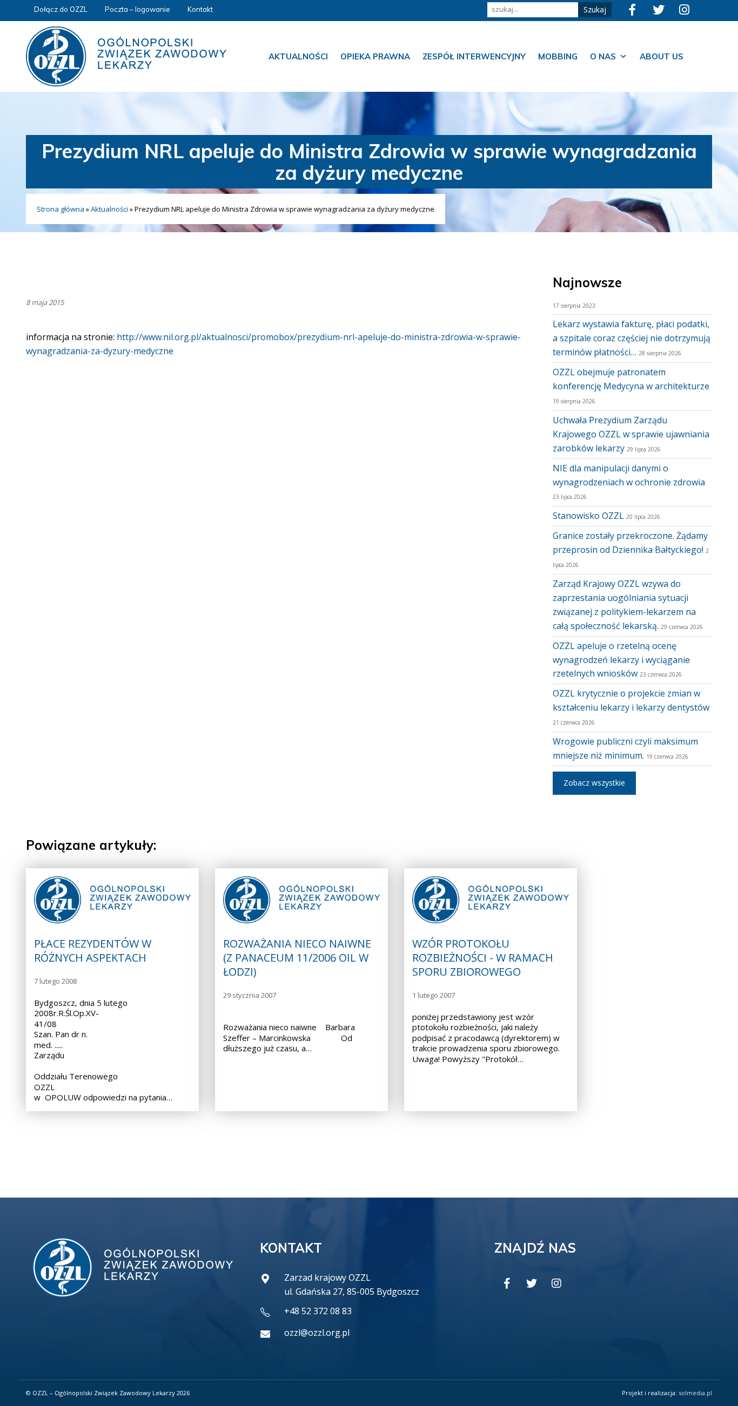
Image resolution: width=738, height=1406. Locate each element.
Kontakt (200, 9)
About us (661, 56)
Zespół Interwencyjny (474, 56)
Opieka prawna (375, 56)
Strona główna (60, 209)
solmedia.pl (695, 1393)
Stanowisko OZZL (588, 516)
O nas (603, 56)
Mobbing (558, 56)
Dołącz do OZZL (61, 9)
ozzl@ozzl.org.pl (317, 1333)
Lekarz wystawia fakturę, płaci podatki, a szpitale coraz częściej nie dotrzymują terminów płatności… (631, 338)
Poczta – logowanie (137, 9)
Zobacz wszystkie (594, 783)
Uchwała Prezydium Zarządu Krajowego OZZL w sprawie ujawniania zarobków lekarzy (631, 434)
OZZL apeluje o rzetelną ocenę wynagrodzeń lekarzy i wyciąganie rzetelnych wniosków (621, 660)
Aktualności (298, 56)
